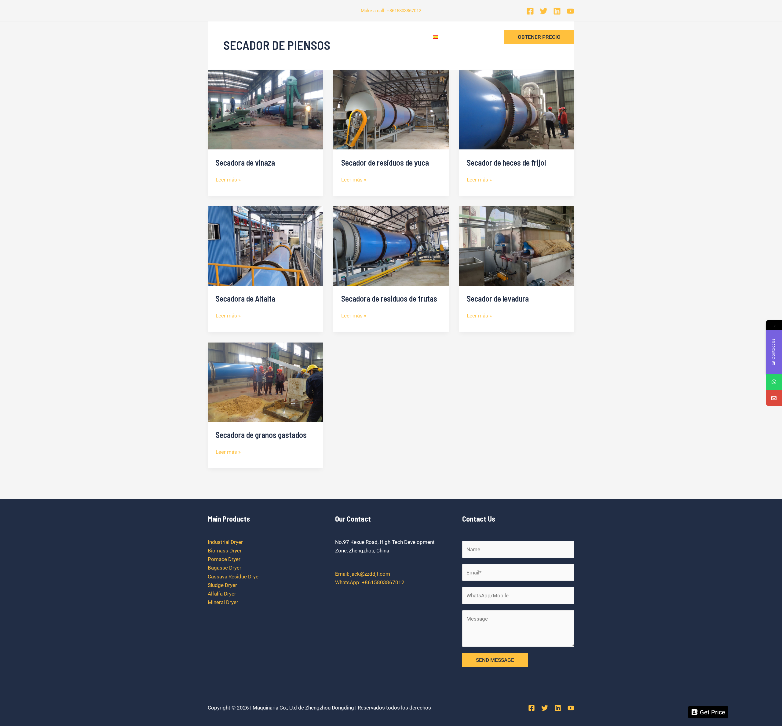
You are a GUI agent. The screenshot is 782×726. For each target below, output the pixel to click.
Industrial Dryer (225, 542)
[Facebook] (530, 11)
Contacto (410, 36)
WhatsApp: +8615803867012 (369, 582)
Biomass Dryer (225, 551)
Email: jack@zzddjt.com (362, 574)
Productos (281, 36)
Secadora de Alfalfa (245, 298)
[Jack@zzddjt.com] (774, 398)
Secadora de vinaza (245, 162)
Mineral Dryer (223, 602)
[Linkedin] (557, 11)
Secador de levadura (498, 298)
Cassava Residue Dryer (234, 577)
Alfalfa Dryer (222, 594)
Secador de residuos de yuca (385, 162)
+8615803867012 (404, 10)
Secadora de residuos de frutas (389, 298)
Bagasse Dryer (224, 568)
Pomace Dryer (224, 559)
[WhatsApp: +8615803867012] (774, 382)
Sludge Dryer (222, 585)
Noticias (323, 36)
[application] (298, 37)
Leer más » (228, 179)
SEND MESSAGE (495, 660)
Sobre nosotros (366, 36)
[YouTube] (570, 11)
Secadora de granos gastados (261, 434)
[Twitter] (543, 11)
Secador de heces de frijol (506, 162)
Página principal (235, 36)
